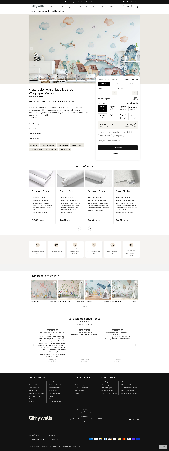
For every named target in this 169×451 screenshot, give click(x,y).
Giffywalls (36, 446)
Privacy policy (45, 446)
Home (33, 11)
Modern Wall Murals (128, 385)
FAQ (30, 399)
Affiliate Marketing (55, 393)
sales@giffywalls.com (84, 410)
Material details (132, 103)
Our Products (33, 382)
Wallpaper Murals (43, 11)
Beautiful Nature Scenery (117, 301)
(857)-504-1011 (84, 412)
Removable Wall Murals (129, 393)
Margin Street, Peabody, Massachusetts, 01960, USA (84, 419)
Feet (131, 84)
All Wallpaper (105, 382)
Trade (51, 396)
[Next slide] (90, 228)
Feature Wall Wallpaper (48, 145)
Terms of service (76, 446)
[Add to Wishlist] (54, 282)
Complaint (53, 390)
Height (120, 88)
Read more (33, 117)
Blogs (51, 399)
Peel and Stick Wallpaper (109, 393)
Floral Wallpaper (106, 388)
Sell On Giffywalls (35, 396)
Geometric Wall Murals (129, 388)
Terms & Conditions (81, 388)
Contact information (55, 446)
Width (100, 88)
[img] (84, 321)
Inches (104, 84)
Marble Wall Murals (127, 390)
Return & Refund (55, 385)
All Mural (124, 382)
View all (84, 307)
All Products (33, 145)
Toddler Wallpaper (58, 11)
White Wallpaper (65, 149)
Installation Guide (55, 388)
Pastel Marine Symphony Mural (36, 301)
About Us (78, 382)
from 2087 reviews (84, 324)
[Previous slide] (79, 228)
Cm (118, 84)
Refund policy (67, 446)
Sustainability (79, 385)
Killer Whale (88, 301)
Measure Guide (34, 388)
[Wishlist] (132, 6)
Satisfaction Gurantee (36, 393)
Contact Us (79, 393)
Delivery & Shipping (35, 385)
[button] (57, 7)
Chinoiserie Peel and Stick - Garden (64, 301)
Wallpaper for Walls (36, 149)
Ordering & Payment (56, 382)
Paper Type (33, 390)
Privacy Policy (79, 390)
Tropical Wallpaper (107, 390)
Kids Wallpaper (63, 145)
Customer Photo (55, 402)
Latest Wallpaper (106, 385)
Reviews (31, 402)
